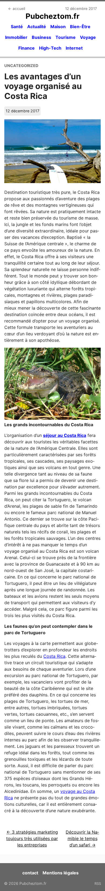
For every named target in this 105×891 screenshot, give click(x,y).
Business (41, 37)
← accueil (16, 8)
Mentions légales (61, 872)
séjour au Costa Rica (64, 435)
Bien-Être (80, 26)
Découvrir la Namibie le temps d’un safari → (82, 838)
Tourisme (65, 37)
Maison (58, 26)
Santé (17, 26)
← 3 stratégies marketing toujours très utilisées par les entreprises (32, 838)
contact (30, 872)
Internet (74, 48)
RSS (97, 883)
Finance (26, 48)
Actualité (36, 26)
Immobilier (16, 37)
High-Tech (50, 48)
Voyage (88, 37)
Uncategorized (21, 65)
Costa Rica (54, 656)
